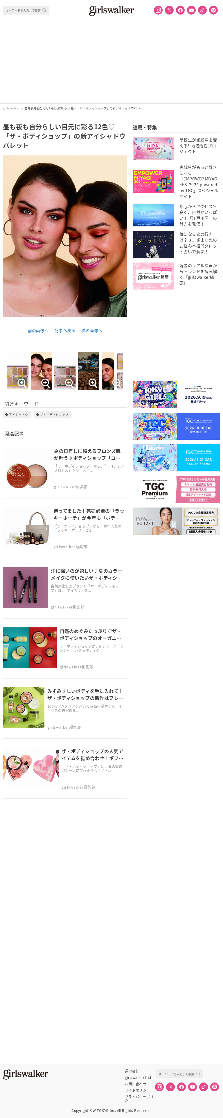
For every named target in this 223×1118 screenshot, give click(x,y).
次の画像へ (91, 330)
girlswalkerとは (138, 1077)
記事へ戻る (65, 330)
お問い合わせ (135, 1084)
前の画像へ (38, 330)
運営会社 (132, 1071)
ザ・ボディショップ (54, 414)
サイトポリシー (137, 1090)
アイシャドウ (18, 414)
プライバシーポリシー (139, 1097)
